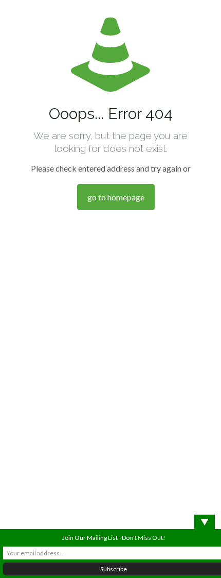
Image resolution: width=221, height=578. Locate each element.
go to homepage (115, 197)
